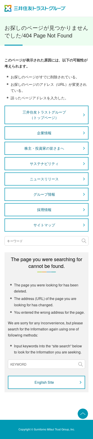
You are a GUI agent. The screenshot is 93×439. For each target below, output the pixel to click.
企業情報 (44, 132)
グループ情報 (44, 194)
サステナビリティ (44, 163)
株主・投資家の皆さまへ (44, 148)
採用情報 (44, 209)
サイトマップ (44, 225)
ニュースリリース (44, 178)
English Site (44, 382)
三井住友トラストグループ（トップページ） (44, 114)
